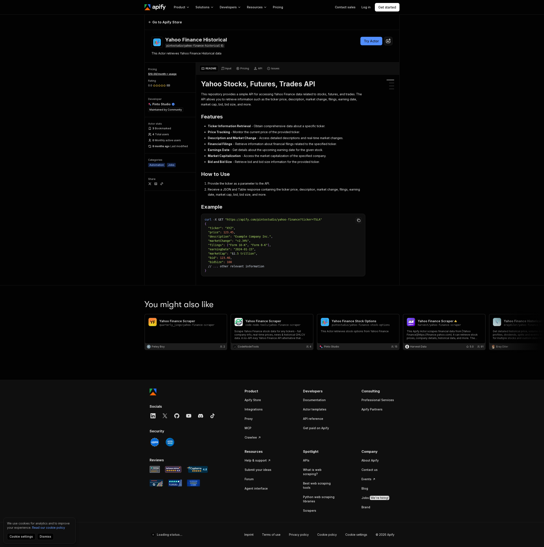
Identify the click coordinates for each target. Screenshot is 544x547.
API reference (313, 418)
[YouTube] (188, 415)
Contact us (369, 470)
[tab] (208, 68)
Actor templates (314, 409)
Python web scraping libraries (318, 499)
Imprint (249, 534)
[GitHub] (176, 415)
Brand (365, 507)
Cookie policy (327, 534)
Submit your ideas (258, 470)
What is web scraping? (312, 472)
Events (366, 479)
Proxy (249, 418)
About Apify (370, 460)
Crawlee (251, 437)
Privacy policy (299, 534)
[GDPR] (155, 442)
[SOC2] (170, 442)
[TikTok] (212, 415)
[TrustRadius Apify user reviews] (175, 483)
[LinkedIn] (153, 415)
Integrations (254, 409)
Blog (364, 488)
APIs (306, 460)
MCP (248, 428)
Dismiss (45, 536)
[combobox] (388, 41)
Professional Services (377, 400)
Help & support (256, 460)
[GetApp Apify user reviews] (155, 469)
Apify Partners (371, 409)
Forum (249, 479)
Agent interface (256, 488)
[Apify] (155, 7)
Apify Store (253, 400)
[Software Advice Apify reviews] (173, 469)
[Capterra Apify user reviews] (197, 469)
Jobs (374, 498)
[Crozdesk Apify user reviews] (193, 483)
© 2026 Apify (385, 534)
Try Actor (371, 41)
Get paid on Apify (316, 428)
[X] (165, 415)
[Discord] (200, 415)
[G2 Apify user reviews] (156, 483)
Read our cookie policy (48, 527)
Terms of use (271, 534)
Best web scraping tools (317, 485)
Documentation (314, 400)
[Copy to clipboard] (359, 220)
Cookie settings (356, 534)
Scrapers (309, 510)
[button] (261, 391)
